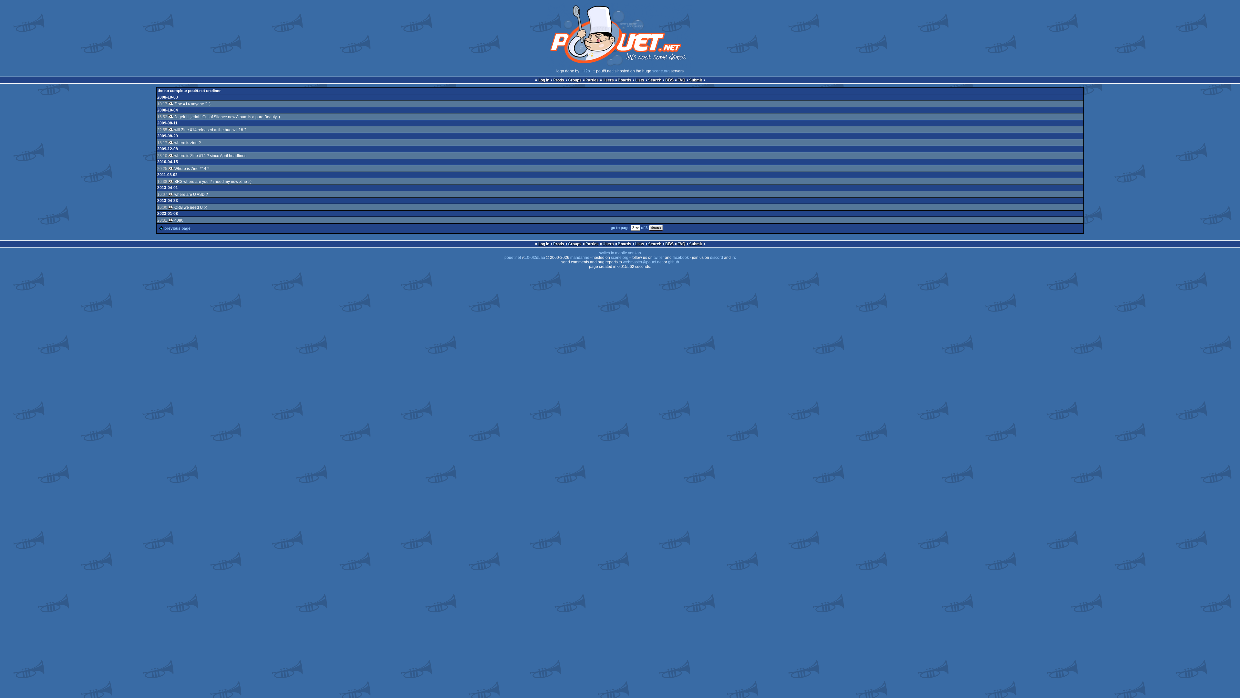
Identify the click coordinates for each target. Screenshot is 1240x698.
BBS (669, 80)
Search (654, 80)
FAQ (681, 80)
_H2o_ (586, 71)
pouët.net (512, 257)
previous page (177, 228)
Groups (575, 80)
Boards (624, 80)
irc (734, 257)
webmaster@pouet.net (643, 262)
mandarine (579, 257)
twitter (659, 257)
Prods (558, 80)
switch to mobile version (620, 253)
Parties (592, 80)
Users (608, 80)
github (673, 262)
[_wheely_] (170, 104)
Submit (695, 80)
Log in (543, 80)
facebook (681, 257)
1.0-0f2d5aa (534, 257)
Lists (639, 80)
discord (716, 257)
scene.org (661, 71)
